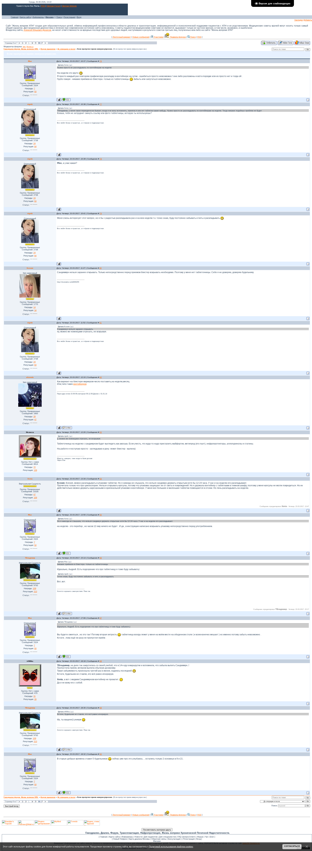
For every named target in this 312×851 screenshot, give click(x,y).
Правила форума (177, 37)
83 (101, 432)
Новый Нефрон (120, 839)
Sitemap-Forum (53, 6)
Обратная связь (158, 839)
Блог (212, 837)
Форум (200, 837)
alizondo (30, 377)
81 (100, 323)
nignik (30, 104)
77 (101, 104)
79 (101, 213)
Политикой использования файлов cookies (171, 846)
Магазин (157, 841)
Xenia (29, 479)
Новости (138, 837)
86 (101, 558)
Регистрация (69, 17)
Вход (79, 17)
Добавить (307, 20)
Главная (14, 17)
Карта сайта (25, 17)
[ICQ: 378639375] (66, 99)
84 (101, 479)
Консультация (174, 839)
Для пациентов (150, 837)
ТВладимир (30, 558)
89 (101, 708)
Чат (206, 837)
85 (101, 515)
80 (100, 268)
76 (101, 61)
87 (101, 618)
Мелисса (30, 47)
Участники (158, 37)
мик (24, 47)
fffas (30, 61)
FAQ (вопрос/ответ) (186, 837)
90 (101, 754)
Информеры (38, 17)
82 (101, 377)
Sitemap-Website (69, 6)
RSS (43, 6)
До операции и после (66, 49)
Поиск (59, 17)
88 (101, 661)
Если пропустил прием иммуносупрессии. (95, 49)
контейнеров (79, 384)
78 (101, 159)
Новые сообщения (140, 37)
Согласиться (292, 846)
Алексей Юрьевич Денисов (37, 30)
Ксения (30, 268)
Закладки (298, 20)
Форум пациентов (47, 49)
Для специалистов (167, 837)
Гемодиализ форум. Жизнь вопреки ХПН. (21, 49)
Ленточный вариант (122, 37)
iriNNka (30, 661)
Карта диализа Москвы (139, 839)
